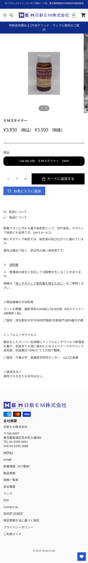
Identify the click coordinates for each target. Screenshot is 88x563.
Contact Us (10, 507)
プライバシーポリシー (18, 527)
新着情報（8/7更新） (17, 466)
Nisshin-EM (48, 550)
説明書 (13, 265)
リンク (7, 493)
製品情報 (9, 473)
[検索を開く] (11, 15)
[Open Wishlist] (81, 556)
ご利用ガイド (12, 534)
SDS (6, 500)
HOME (7, 459)
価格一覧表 (10, 480)
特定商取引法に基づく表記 (21, 520)
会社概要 (9, 486)
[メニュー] (5, 15)
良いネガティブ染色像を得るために (39, 283)
